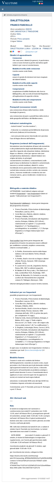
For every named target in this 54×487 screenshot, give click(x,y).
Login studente (37, 1)
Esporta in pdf (32, 51)
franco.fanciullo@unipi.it (34, 350)
